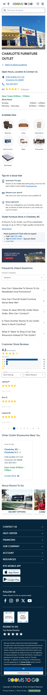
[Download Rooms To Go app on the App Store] (11, 572)
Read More (7, 229)
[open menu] (4, 3)
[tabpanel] (23, 311)
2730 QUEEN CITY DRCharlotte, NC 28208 (15, 78)
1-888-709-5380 (16, 236)
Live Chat (9, 241)
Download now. (31, 186)
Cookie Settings (34, 691)
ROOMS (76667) (16, 239)
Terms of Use (21, 691)
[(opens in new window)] (5, 600)
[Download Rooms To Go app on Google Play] (11, 579)
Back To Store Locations (16, 65)
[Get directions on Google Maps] (40, 45)
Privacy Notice (8, 691)
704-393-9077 (12, 84)
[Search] (4, 10)
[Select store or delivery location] (8, 4)
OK (23, 669)
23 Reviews (25, 89)
